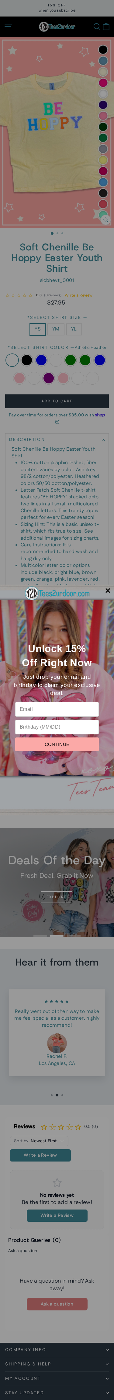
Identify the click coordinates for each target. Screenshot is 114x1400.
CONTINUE (57, 744)
